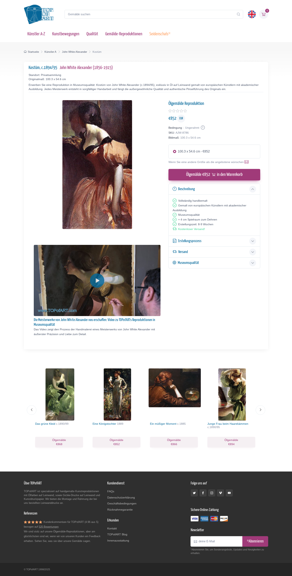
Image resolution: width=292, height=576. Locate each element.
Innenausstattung (118, 540)
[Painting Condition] (202, 127)
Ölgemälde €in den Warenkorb (214, 174)
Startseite (33, 51)
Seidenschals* (159, 34)
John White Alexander (74, 51)
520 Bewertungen (49, 526)
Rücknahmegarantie (120, 509)
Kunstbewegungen (65, 34)
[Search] (238, 14)
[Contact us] (247, 162)
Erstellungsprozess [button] (189, 241)
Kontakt (112, 528)
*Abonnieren (255, 541)
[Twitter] (194, 492)
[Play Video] (97, 280)
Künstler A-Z (36, 34)
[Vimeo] (220, 492)
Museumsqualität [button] (188, 263)
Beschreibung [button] (186, 189)
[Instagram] (211, 492)
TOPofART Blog (117, 534)
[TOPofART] (39, 14)
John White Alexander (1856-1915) (86, 67)
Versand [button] (183, 252)
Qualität (92, 34)
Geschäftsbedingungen (121, 503)
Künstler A (50, 51)
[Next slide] (260, 410)
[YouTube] (229, 492)
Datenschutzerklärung (121, 497)
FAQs (110, 491)
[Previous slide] (31, 410)
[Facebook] (203, 492)
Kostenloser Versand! (191, 229)
